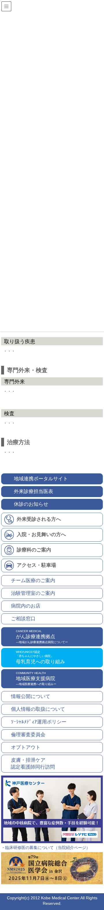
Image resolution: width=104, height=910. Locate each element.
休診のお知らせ (31, 504)
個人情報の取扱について (38, 709)
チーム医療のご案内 (33, 580)
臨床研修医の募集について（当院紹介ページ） (47, 847)
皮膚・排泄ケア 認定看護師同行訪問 (29, 763)
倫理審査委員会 (28, 734)
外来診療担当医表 (33, 491)
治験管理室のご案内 (33, 593)
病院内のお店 (25, 606)
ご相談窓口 (23, 618)
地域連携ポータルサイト (41, 478)
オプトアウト (25, 747)
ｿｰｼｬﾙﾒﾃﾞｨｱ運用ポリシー (38, 722)
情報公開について (30, 696)
